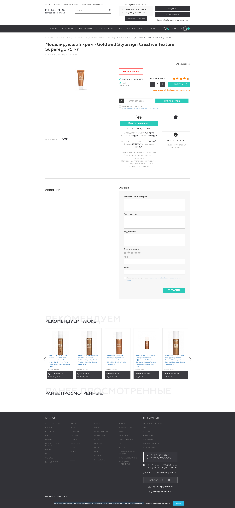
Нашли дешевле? (159, 90)
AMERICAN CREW (52, 423)
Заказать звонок (136, 18)
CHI (46, 436)
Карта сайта (149, 448)
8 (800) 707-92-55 (136, 12)
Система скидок (151, 444)
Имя (126, 257)
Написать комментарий (135, 197)
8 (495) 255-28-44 (136, 9)
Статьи (146, 432)
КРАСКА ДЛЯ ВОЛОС (128, 458)
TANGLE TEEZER (126, 440)
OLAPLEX (98, 444)
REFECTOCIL (99, 460)
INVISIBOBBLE (76, 432)
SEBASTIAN (123, 432)
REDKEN (97, 456)
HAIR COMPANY (51, 462)
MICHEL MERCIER (101, 432)
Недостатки (130, 232)
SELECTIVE (123, 436)
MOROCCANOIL (100, 436)
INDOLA (73, 423)
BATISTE (48, 427)
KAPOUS (73, 440)
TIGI (120, 444)
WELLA (122, 448)
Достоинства (130, 214)
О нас (146, 427)
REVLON (122, 423)
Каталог (50, 418)
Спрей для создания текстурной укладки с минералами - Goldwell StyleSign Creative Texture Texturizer (117, 360)
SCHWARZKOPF (125, 427)
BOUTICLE (49, 432)
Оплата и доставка (152, 423)
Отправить (174, 290)
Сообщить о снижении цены (178, 90)
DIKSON (48, 450)
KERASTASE (75, 444)
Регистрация (172, 14)
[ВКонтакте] (63, 139)
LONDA (97, 423)
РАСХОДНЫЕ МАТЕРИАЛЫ (124, 463)
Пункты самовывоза (138, 123)
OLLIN (96, 448)
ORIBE (97, 452)
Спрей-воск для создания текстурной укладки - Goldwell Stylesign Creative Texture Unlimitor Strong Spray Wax (88, 360)
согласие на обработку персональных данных (140, 108)
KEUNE (73, 448)
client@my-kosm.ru (162, 491)
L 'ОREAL (73, 456)
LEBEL (72, 460)
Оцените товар (131, 249)
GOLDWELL (75, 436)
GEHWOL (49, 458)
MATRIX (97, 427)
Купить (178, 84)
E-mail (127, 268)
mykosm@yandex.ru (138, 4)
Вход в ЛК (173, 9)
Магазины (148, 440)
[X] (66, 139)
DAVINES (49, 440)
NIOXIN (97, 440)
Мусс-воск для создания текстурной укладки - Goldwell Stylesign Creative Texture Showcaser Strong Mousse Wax (175, 360)
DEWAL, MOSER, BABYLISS (52, 445)
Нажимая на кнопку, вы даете (140, 107)
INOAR (72, 427)
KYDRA (73, 452)
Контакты (148, 436)
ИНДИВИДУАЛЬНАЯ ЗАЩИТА (127, 453)
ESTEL (48, 454)
